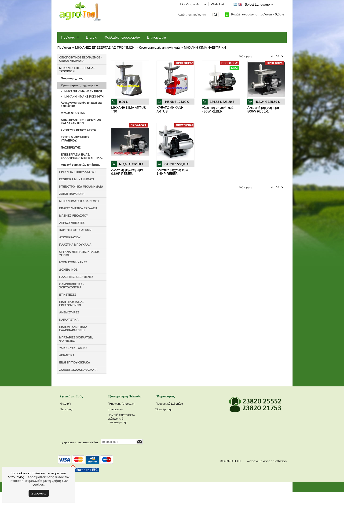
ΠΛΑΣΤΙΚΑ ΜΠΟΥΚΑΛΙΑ (75, 244)
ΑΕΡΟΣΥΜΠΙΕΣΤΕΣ (71, 223)
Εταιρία (91, 37)
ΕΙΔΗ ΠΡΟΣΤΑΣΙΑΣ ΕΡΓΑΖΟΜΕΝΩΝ (71, 303)
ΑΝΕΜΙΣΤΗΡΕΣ (69, 312)
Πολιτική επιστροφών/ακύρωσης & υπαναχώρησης (121, 418)
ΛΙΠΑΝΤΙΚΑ (67, 355)
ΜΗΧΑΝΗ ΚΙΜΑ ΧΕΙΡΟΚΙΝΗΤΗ (84, 96)
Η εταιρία (65, 403)
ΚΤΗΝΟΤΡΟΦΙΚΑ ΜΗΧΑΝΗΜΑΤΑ (81, 186)
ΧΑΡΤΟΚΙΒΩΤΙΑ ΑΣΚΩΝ (75, 230)
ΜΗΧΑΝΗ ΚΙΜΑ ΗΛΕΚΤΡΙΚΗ (205, 47)
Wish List (217, 4)
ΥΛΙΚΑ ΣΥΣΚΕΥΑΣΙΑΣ (73, 348)
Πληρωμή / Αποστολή (121, 403)
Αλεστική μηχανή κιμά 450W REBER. (218, 109)
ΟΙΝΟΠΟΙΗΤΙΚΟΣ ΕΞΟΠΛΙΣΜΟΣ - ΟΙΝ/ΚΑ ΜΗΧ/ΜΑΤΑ (80, 59)
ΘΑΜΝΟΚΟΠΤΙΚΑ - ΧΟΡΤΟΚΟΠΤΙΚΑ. (71, 286)
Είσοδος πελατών (193, 4)
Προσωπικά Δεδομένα (169, 403)
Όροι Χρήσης (164, 409)
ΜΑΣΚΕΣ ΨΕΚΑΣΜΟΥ (73, 215)
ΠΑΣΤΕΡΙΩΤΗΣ (71, 147)
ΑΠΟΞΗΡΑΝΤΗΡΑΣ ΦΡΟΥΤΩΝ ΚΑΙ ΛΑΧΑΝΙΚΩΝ (81, 121)
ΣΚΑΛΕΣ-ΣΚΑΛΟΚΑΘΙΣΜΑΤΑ (78, 369)
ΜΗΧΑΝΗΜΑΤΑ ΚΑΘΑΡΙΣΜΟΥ (79, 201)
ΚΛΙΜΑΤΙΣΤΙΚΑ (69, 319)
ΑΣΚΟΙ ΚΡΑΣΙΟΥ (70, 237)
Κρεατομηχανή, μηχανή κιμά (159, 47)
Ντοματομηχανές (72, 78)
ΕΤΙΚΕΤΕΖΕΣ (67, 294)
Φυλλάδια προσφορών (122, 37)
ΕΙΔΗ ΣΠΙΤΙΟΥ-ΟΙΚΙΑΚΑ (74, 362)
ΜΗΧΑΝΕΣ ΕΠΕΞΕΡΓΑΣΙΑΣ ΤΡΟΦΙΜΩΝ (105, 47)
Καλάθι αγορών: (257, 14)
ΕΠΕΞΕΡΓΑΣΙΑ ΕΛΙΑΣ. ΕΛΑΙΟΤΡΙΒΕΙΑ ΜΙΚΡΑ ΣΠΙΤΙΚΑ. (81, 156)
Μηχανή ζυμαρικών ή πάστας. (80, 165)
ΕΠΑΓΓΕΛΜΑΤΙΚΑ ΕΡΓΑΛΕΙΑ (78, 208)
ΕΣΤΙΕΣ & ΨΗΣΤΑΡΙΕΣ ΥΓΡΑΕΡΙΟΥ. (75, 139)
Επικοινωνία (156, 37)
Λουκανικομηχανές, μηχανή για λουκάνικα (81, 104)
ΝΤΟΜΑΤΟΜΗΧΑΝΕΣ (73, 262)
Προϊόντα (68, 37)
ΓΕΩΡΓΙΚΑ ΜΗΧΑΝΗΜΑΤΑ (77, 179)
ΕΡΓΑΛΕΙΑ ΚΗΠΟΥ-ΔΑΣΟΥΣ (77, 172)
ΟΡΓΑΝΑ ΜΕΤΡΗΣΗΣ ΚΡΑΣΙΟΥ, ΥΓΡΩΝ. (79, 253)
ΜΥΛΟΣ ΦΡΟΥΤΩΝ (73, 113)
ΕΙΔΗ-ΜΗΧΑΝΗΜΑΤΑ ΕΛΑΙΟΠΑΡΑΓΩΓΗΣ (73, 328)
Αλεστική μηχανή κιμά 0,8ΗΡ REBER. (127, 171)
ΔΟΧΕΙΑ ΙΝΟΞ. (68, 269)
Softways (280, 461)
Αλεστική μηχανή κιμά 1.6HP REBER (172, 171)
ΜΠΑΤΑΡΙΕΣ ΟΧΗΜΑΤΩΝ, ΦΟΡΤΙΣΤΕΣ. (76, 339)
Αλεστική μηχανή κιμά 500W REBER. (263, 109)
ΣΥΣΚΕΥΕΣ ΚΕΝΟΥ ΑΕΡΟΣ (78, 130)
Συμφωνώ (38, 493)
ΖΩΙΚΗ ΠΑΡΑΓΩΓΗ (71, 194)
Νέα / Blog (66, 409)
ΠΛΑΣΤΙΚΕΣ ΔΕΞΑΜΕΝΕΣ (76, 277)
